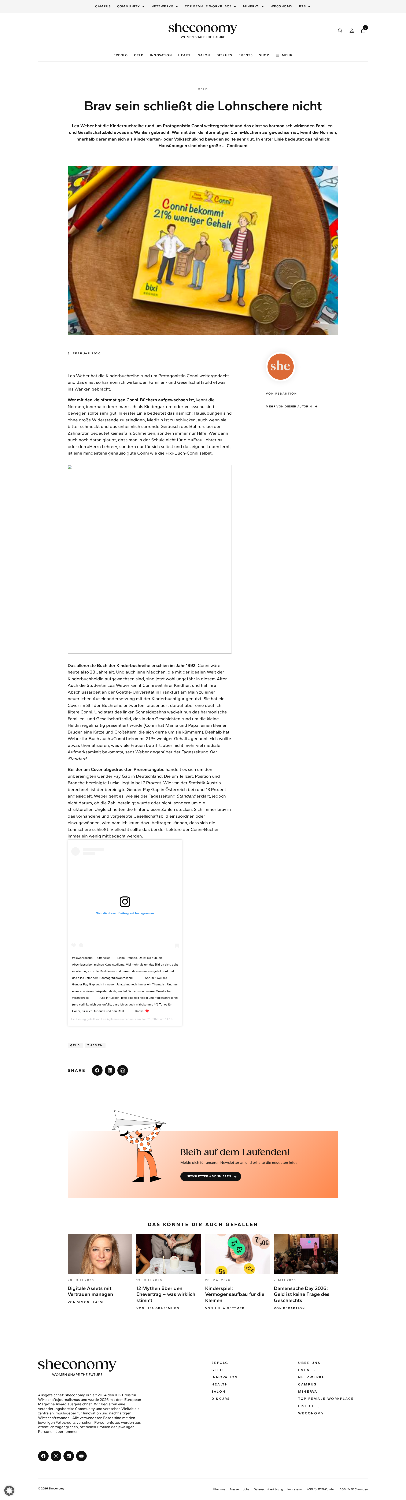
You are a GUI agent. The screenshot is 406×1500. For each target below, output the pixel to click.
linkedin (110, 1070)
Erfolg (121, 55)
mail (122, 1070)
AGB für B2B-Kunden (321, 1489)
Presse (234, 1489)
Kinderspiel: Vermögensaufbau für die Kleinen (234, 1294)
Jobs (246, 1489)
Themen (95, 1045)
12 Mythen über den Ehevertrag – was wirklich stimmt (165, 1294)
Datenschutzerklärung (268, 1489)
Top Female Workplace (208, 6)
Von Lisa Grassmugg (157, 1308)
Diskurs (224, 55)
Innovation (161, 55)
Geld (139, 55)
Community (128, 6)
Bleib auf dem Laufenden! (235, 1153)
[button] (9, 1490)
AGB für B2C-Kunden (354, 1489)
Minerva (251, 6)
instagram (56, 1456)
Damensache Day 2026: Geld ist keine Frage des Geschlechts (301, 1294)
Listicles (309, 1406)
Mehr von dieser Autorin (289, 406)
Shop (264, 55)
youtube (81, 1456)
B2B (302, 6)
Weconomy (282, 6)
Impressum (295, 1489)
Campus (103, 6)
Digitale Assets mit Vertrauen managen (90, 1291)
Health (185, 55)
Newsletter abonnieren (209, 1176)
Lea (103, 1019)
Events (246, 55)
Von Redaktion (289, 1308)
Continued (237, 145)
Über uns (309, 1363)
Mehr (287, 55)
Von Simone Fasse (86, 1302)
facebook (97, 1070)
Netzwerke (162, 6)
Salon (204, 55)
